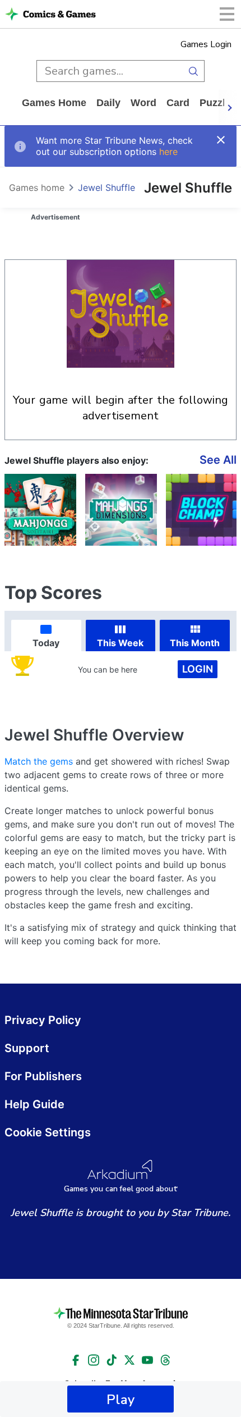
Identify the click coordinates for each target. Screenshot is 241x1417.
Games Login (205, 44)
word (143, 102)
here (168, 151)
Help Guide (34, 1104)
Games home (54, 102)
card (177, 102)
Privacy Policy (42, 1020)
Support (26, 1048)
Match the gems (38, 761)
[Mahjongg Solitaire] (40, 510)
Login (197, 669)
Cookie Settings (47, 1132)
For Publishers (43, 1076)
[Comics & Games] (59, 14)
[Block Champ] (202, 510)
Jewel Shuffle (106, 187)
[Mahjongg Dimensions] (121, 510)
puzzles (218, 102)
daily (108, 102)
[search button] (194, 71)
